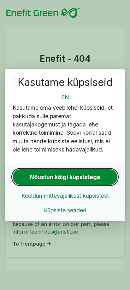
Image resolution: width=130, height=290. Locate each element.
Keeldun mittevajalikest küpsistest (65, 195)
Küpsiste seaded (65, 210)
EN (65, 97)
